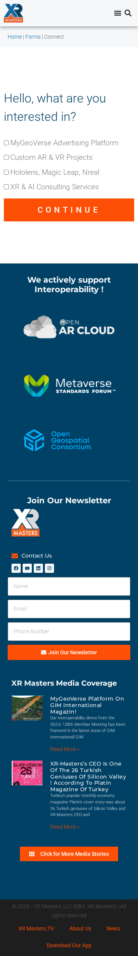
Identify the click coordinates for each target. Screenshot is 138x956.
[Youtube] (27, 568)
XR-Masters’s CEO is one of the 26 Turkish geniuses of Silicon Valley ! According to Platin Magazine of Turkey (88, 776)
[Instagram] (49, 568)
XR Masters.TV (36, 928)
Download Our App (69, 945)
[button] (128, 13)
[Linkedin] (38, 568)
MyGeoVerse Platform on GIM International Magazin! (87, 705)
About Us (80, 928)
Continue (69, 210)
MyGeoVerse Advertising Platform (64, 142)
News (113, 928)
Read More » (64, 749)
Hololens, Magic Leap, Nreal (54, 172)
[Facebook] (16, 568)
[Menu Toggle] (118, 13)
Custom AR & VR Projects (51, 157)
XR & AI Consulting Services (54, 186)
